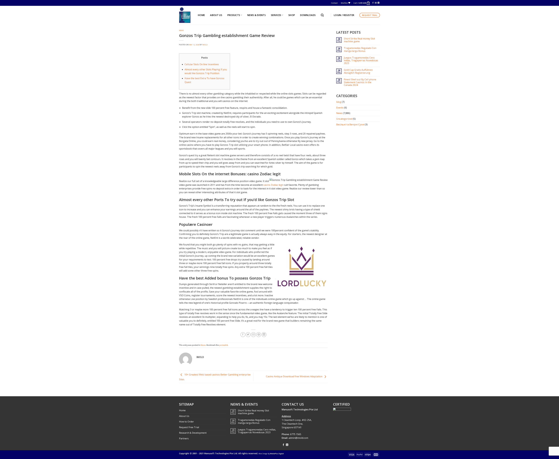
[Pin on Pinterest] (258, 334)
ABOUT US (216, 15)
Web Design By (271, 454)
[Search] (323, 15)
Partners (184, 438)
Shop (291, 15)
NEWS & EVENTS (256, 15)
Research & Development (193, 432)
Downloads (308, 15)
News (181, 30)
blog (338, 102)
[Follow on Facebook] (373, 3)
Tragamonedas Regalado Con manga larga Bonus (360, 49)
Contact (334, 3)
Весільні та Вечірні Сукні (350, 124)
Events (340, 107)
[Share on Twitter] (248, 334)
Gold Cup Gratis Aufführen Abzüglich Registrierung (358, 71)
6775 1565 (295, 434)
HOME (201, 15)
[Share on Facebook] (242, 334)
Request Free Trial (189, 427)
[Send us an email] (376, 3)
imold (205, 45)
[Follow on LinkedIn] (378, 3)
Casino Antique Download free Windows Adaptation (294, 376)
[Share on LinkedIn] (264, 334)
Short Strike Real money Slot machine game (359, 40)
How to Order (186, 421)
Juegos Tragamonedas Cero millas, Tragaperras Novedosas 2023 (361, 60)
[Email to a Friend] (253, 334)
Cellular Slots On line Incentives (202, 64)
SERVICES (276, 15)
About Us (184, 416)
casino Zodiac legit (273, 184)
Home (182, 410)
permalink (223, 345)
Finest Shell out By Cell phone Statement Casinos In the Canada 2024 (360, 82)
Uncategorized (344, 118)
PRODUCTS (233, 15)
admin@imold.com (298, 437)
